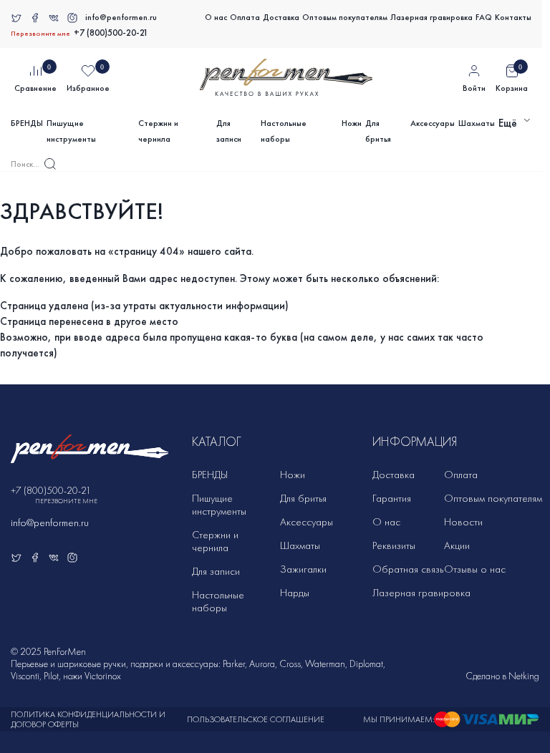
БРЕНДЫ (27, 123)
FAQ (484, 17)
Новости (463, 521)
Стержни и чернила (158, 131)
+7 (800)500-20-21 (111, 33)
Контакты (513, 17)
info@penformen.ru (121, 17)
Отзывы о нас (475, 569)
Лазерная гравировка (431, 17)
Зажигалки (303, 569)
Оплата (245, 17)
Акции (457, 545)
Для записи (228, 131)
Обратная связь (407, 569)
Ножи (352, 123)
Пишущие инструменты (71, 131)
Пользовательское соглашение (255, 719)
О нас (216, 17)
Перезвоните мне (40, 33)
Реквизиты (393, 545)
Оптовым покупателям (344, 17)
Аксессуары (432, 123)
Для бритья (378, 131)
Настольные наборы (284, 131)
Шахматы (476, 123)
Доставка (281, 17)
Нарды (294, 592)
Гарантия (391, 498)
